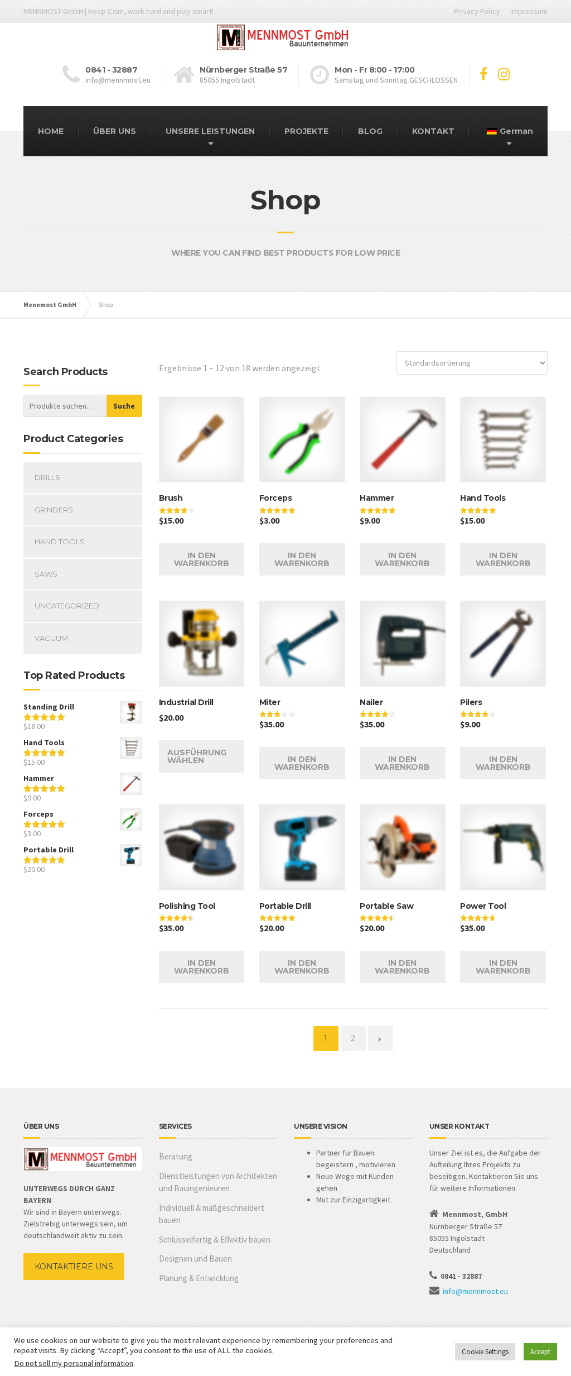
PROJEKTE (306, 131)
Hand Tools (60, 541)
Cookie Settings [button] (485, 1351)
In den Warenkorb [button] (201, 559)
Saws (46, 573)
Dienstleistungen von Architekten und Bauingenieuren (218, 1182)
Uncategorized (67, 605)
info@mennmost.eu (475, 1291)
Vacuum (51, 638)
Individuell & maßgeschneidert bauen (211, 1214)
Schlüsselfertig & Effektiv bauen (214, 1239)
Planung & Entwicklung (199, 1278)
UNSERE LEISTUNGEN (210, 131)
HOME (51, 131)
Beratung (175, 1156)
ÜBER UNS (114, 131)
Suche (124, 406)
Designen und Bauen (195, 1258)
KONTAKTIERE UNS (74, 1267)
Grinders (54, 509)
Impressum (529, 11)
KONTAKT (433, 131)
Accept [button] (540, 1351)
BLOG (370, 131)
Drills (47, 477)
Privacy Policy (477, 11)
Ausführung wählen (196, 756)
